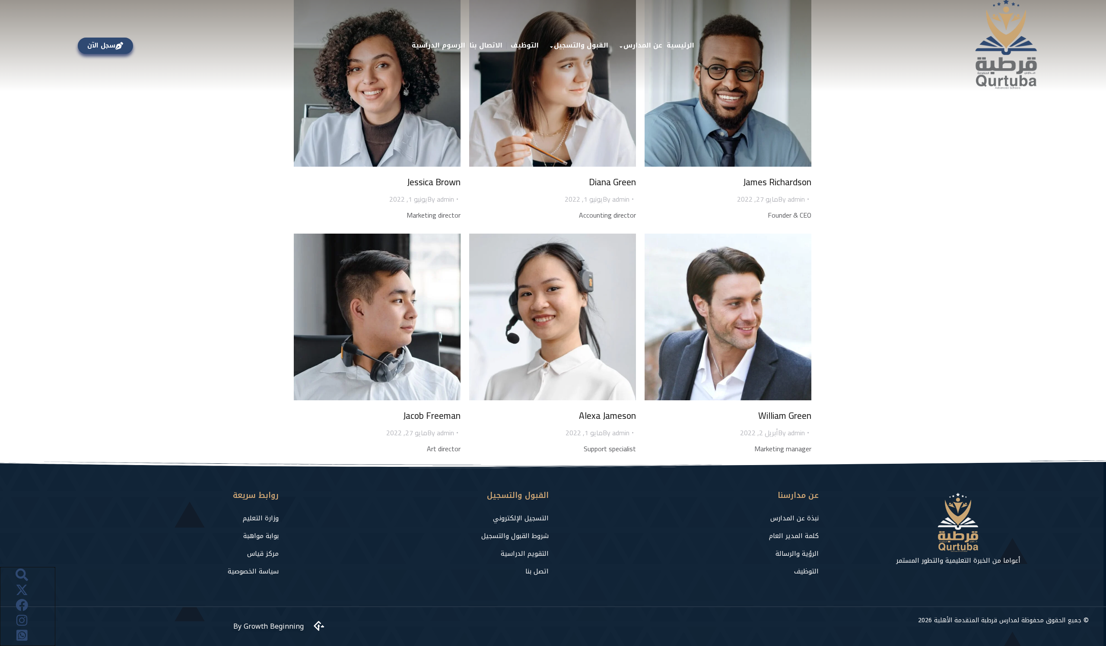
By (440, 199)
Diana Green (612, 182)
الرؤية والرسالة (797, 554)
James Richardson (777, 182)
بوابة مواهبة (261, 536)
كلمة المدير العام (794, 536)
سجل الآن (101, 45)
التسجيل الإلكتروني (521, 518)
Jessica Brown (434, 182)
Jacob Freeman (432, 415)
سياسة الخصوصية (253, 571)
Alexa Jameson (607, 415)
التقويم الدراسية (525, 554)
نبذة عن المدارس (794, 518)
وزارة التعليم (261, 518)
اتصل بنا (537, 571)
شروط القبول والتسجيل (515, 536)
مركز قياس (263, 554)
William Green (784, 415)
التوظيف (806, 571)
